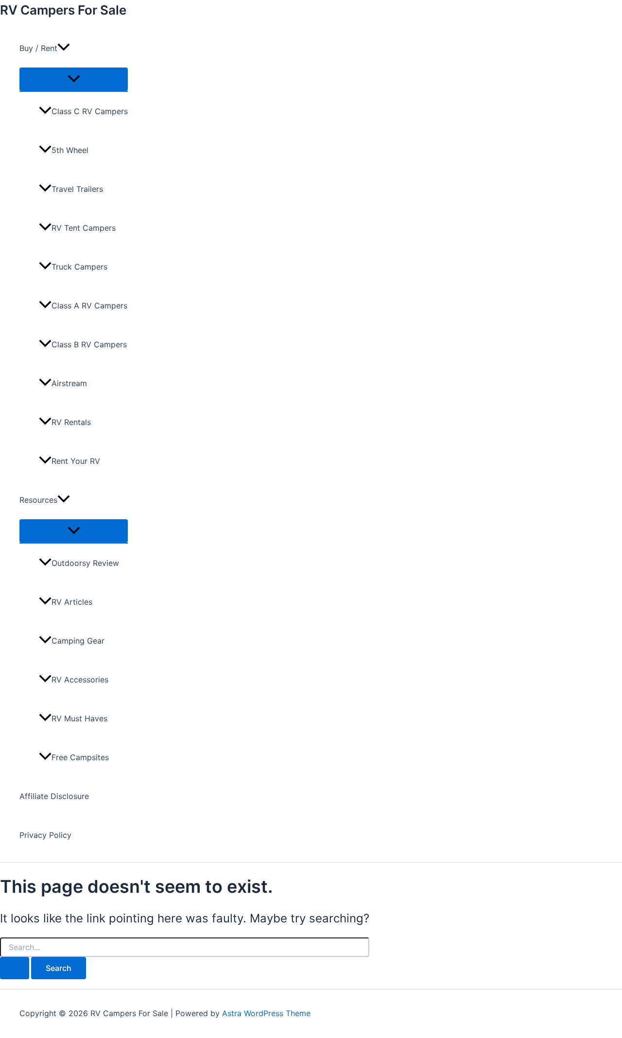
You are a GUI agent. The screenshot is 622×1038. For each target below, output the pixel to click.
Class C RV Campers (90, 111)
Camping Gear (78, 641)
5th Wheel (70, 150)
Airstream (69, 383)
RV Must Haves (79, 718)
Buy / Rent (38, 48)
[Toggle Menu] (73, 79)
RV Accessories (80, 679)
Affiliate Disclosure (54, 796)
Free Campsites (80, 757)
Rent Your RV (76, 461)
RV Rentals (71, 422)
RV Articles (72, 602)
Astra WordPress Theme (266, 1013)
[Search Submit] (14, 968)
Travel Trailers (77, 189)
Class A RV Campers (89, 305)
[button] (63, 48)
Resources (38, 500)
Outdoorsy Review (85, 563)
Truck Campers (79, 267)
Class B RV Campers (89, 344)
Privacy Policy (45, 835)
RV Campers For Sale (63, 9)
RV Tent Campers (84, 228)
